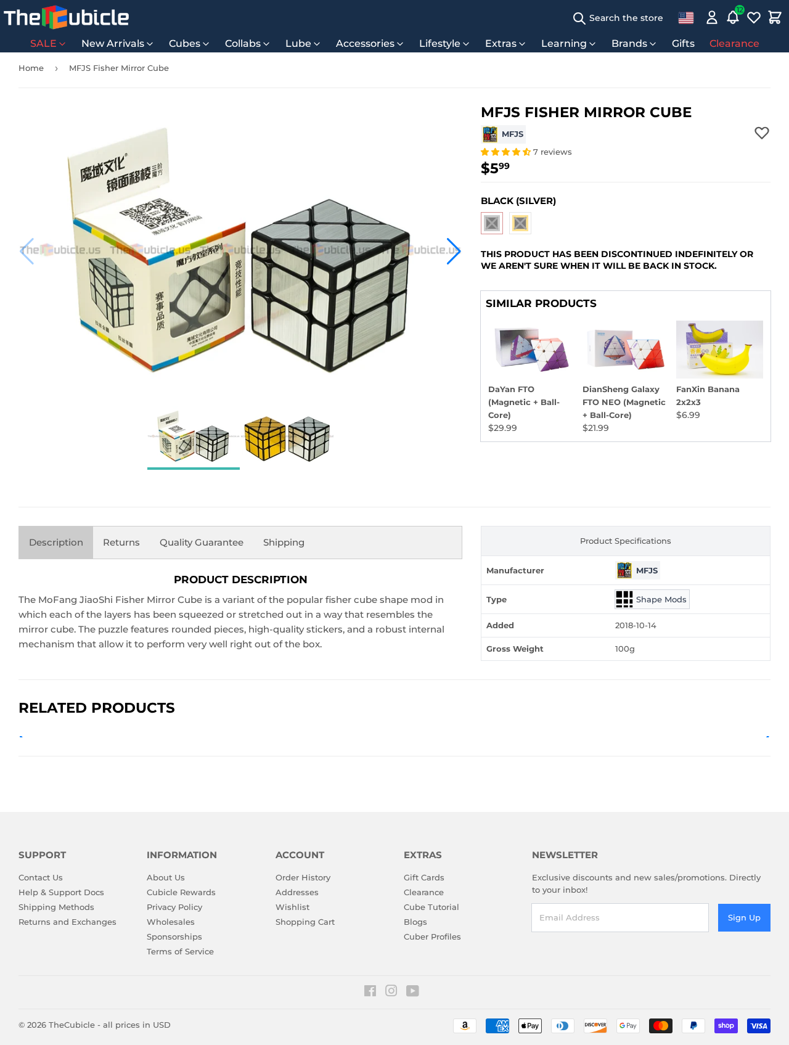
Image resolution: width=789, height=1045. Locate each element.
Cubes (184, 43)
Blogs (415, 922)
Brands (629, 43)
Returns (121, 542)
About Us (166, 877)
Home (31, 68)
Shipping (284, 542)
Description (56, 542)
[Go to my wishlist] (753, 17)
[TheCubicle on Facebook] (370, 993)
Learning (564, 43)
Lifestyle (439, 43)
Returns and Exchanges (67, 922)
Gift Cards (424, 877)
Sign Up (744, 917)
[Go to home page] (66, 17)
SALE (43, 43)
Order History (303, 877)
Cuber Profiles (432, 936)
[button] (26, 251)
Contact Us (40, 877)
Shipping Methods (56, 907)
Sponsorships (174, 936)
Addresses (297, 892)
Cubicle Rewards (181, 892)
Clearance (734, 43)
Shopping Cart (305, 922)
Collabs (243, 43)
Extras (501, 43)
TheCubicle (72, 1025)
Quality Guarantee (201, 542)
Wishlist (292, 907)
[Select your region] (686, 17)
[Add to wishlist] (762, 132)
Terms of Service (180, 951)
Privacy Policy (174, 907)
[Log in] (711, 17)
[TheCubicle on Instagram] (391, 993)
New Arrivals (112, 43)
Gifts (683, 43)
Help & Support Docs (61, 892)
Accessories (365, 43)
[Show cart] (774, 17)
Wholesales (171, 922)
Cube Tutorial (431, 907)
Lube (298, 43)
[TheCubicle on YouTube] (412, 993)
